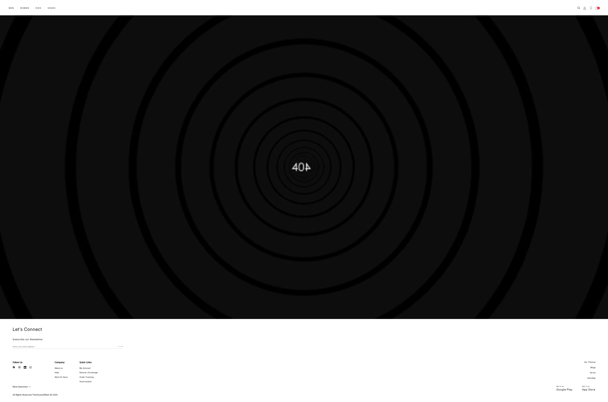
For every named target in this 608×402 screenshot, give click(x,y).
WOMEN (24, 8)
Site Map (591, 378)
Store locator (85, 381)
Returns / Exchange (88, 372)
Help (57, 372)
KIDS (38, 8)
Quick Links (85, 362)
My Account (85, 368)
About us (59, 368)
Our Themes (589, 362)
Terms (592, 372)
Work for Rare (61, 377)
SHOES (52, 8)
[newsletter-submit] (120, 347)
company (60, 362)
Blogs (592, 367)
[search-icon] (578, 8)
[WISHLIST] (591, 8)
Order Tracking (86, 377)
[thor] (304, 6)
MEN (11, 8)
